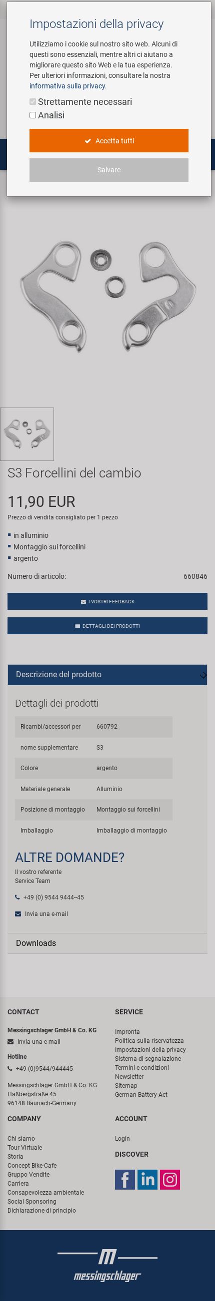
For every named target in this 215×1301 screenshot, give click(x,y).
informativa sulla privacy (67, 86)
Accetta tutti (114, 141)
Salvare (109, 170)
